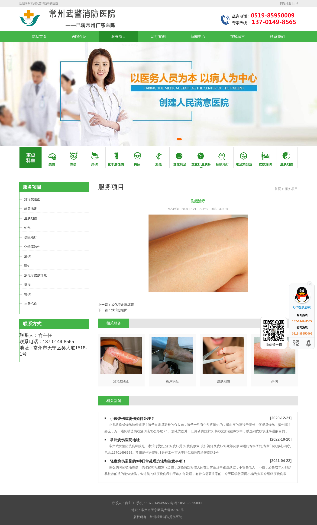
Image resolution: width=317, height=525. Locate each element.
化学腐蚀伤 (32, 247)
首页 (278, 189)
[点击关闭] (309, 283)
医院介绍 (78, 36)
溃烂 (27, 266)
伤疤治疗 (30, 237)
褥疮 (27, 285)
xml (295, 3)
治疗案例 (158, 36)
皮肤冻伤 (30, 304)
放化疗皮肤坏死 (35, 275)
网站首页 (39, 36)
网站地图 (285, 3)
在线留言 (237, 36)
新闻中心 (198, 36)
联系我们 (277, 36)
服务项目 (118, 36)
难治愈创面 (32, 199)
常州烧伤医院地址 (125, 440)
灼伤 (27, 228)
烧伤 (27, 256)
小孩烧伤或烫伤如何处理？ (132, 419)
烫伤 (27, 294)
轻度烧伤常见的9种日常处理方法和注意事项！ (148, 461)
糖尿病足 (30, 209)
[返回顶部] (309, 343)
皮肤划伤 (30, 218)
